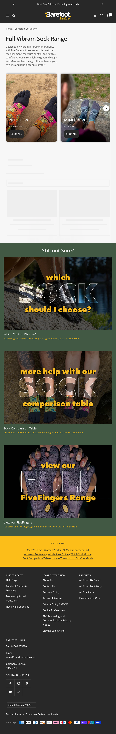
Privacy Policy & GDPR (55, 604)
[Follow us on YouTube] (10, 692)
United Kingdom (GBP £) (20, 705)
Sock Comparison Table (36, 558)
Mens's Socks (34, 550)
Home (9, 28)
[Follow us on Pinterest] (27, 683)
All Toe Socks (86, 592)
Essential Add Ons (89, 598)
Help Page (12, 580)
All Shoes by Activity (90, 586)
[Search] (13, 15)
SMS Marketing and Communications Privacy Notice (57, 620)
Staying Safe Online (53, 630)
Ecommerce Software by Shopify (42, 714)
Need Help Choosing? (18, 606)
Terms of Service (52, 598)
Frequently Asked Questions (16, 598)
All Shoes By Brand (89, 580)
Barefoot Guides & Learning (16, 588)
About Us (48, 580)
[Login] (95, 16)
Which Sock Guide (81, 554)
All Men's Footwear (73, 550)
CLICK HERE (73, 338)
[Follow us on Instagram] (18, 683)
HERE (74, 526)
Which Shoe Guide (58, 554)
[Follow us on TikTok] (18, 692)
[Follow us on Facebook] (10, 683)
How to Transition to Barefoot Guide (72, 558)
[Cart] (108, 15)
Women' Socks (52, 550)
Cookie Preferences (54, 610)
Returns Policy (51, 592)
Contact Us (49, 586)
